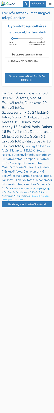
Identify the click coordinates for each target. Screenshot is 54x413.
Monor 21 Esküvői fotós (31, 117)
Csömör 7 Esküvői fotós (18, 167)
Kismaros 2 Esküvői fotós (33, 192)
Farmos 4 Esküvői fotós (23, 188)
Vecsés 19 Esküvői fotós (21, 122)
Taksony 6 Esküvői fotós (19, 180)
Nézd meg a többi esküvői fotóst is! (27, 204)
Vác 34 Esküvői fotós (21, 100)
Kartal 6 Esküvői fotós (36, 176)
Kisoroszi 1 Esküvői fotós (41, 196)
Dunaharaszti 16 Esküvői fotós (26, 134)
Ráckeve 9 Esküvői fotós (19, 155)
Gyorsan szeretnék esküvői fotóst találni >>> (27, 78)
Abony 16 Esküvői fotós (21, 126)
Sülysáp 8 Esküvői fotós (26, 163)
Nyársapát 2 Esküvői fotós (16, 196)
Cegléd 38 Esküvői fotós (25, 95)
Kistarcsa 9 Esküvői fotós (27, 150)
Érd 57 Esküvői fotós (19, 93)
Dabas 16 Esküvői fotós (27, 129)
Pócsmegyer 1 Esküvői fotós (13, 200)
